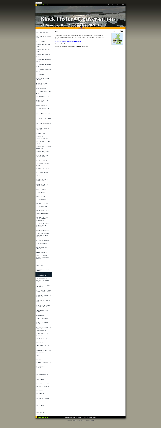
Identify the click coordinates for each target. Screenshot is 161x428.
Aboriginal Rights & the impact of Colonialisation (43, 329)
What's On (39, 355)
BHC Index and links (42, 160)
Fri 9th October (41, 189)
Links (38, 262)
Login (38, 2)
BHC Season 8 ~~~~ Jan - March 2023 (42, 101)
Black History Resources (43, 362)
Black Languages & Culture (42, 323)
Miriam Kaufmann (41, 252)
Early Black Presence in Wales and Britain (43, 306)
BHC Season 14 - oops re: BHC (43, 55)
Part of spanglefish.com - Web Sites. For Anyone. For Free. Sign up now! (80, 417)
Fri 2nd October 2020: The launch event (43, 185)
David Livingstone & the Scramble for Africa (43, 274)
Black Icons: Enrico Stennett (42, 334)
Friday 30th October (42, 199)
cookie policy (74, 420)
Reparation (39, 390)
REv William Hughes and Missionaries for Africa (43, 291)
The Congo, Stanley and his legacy (43, 286)
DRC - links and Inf (41, 371)
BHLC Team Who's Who (42, 383)
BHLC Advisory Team (42, 172)
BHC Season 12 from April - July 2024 (43, 65)
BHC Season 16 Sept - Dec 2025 (43, 45)
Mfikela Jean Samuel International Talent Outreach (42, 257)
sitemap (68, 420)
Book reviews (40, 342)
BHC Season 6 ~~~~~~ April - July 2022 (43, 124)
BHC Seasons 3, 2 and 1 (42, 152)
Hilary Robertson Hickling (41, 247)
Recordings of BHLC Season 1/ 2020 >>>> (42, 180)
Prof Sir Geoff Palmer (42, 240)
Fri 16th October (41, 192)
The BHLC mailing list (42, 168)
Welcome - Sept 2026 (42, 33)
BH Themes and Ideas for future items (43, 351)
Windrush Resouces (42, 402)
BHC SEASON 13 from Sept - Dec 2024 (43, 60)
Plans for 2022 (40, 133)
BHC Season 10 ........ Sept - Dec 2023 (43, 79)
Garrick (38, 409)
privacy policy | (81, 420)
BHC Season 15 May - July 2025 (43, 50)
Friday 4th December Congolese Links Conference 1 (42, 219)
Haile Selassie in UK (42, 318)
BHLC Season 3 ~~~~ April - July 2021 (43, 142)
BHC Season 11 (40, 74)
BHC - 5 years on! (41, 41)
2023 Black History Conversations (41, 84)
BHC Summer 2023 (41, 88)
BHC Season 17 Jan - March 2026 (43, 37)
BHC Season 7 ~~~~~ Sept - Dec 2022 (43, 114)
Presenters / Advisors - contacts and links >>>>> (42, 235)
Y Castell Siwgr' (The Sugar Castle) (42, 346)
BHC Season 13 (40, 405)
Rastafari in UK (40, 315)
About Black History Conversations (42, 156)
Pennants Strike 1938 (42, 374)
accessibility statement (89, 420)
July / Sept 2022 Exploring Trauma (43, 119)
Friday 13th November (42, 206)
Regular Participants (42, 386)
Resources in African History (42, 269)
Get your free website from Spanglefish (116, 4)
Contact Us (39, 175)
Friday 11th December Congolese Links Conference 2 (42, 225)
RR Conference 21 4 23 (42, 96)
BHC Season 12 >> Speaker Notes (43, 70)
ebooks (38, 359)
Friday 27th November (42, 214)
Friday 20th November (42, 210)
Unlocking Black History (41, 394)
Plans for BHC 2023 (41, 105)
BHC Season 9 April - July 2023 (43, 92)
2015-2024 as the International (40, 366)
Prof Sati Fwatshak (42, 243)
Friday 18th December (42, 230)
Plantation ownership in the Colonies (43, 296)
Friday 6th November (42, 203)
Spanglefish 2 (82, 28)
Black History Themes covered (42, 164)
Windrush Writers (41, 338)
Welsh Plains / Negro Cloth (42, 311)
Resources (39, 265)
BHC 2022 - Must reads (42, 398)
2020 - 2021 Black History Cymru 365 (43, 301)
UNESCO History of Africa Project (41, 378)
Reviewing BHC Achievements (40, 413)
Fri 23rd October (41, 196)
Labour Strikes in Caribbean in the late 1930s (42, 280)
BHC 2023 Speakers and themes (42, 109)
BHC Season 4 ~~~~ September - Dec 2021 (42, 137)
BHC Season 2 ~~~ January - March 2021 (43, 147)
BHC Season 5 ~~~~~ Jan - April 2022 (43, 129)
